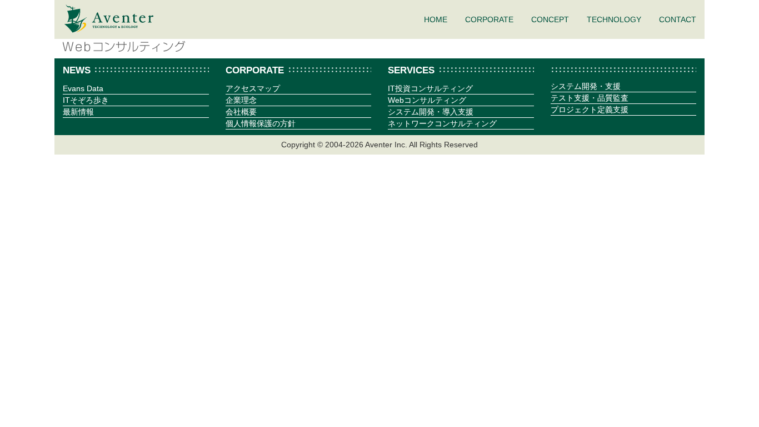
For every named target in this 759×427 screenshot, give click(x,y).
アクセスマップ (253, 88)
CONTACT (677, 19)
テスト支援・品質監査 (589, 97)
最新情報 (78, 111)
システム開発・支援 (586, 86)
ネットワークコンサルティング (442, 123)
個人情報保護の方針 (261, 123)
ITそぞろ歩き (86, 100)
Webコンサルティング (427, 100)
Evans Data (83, 88)
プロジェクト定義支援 (589, 109)
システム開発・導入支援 (430, 111)
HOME (435, 19)
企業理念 (241, 100)
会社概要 (241, 111)
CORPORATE (489, 19)
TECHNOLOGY (614, 19)
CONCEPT (550, 19)
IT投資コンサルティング (430, 88)
